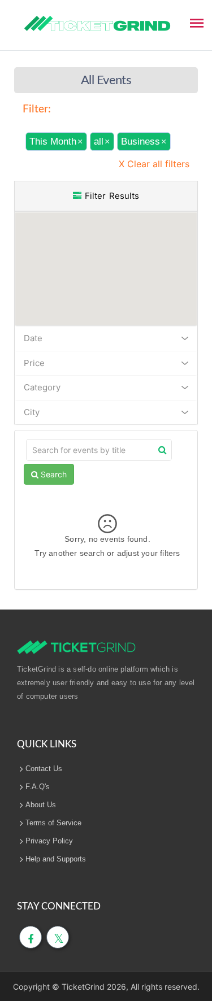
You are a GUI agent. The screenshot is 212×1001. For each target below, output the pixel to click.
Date (33, 338)
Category (42, 387)
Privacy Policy (49, 841)
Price (34, 363)
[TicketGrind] (97, 23)
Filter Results (110, 195)
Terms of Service (53, 823)
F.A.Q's (37, 786)
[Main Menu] (197, 22)
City (32, 412)
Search (52, 474)
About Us (40, 804)
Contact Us (43, 768)
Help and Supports (55, 859)
